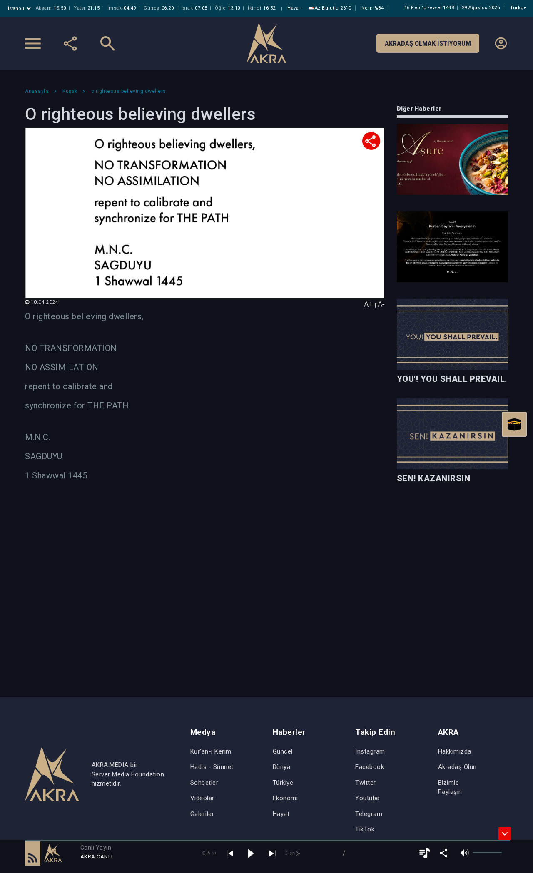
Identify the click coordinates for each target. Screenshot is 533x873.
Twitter (365, 782)
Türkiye (283, 782)
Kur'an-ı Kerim (211, 751)
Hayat (281, 814)
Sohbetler (204, 782)
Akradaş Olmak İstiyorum (428, 43)
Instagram (370, 751)
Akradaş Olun (457, 767)
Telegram (368, 814)
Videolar (202, 798)
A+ (368, 304)
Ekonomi (285, 798)
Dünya (282, 767)
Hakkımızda (454, 751)
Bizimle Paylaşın (450, 787)
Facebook (369, 767)
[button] (32, 853)
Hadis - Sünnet (212, 767)
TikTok (364, 829)
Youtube (367, 798)
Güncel (283, 751)
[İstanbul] (20, 8)
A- (381, 304)
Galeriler (202, 814)
